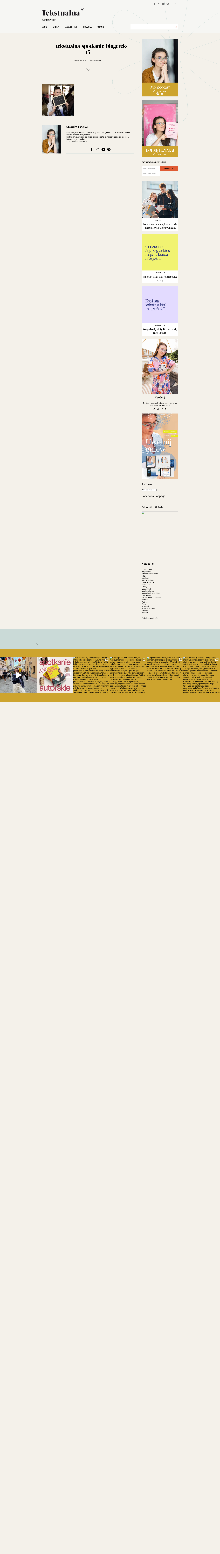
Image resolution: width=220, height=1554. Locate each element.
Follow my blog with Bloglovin (153, 507)
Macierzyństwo (148, 591)
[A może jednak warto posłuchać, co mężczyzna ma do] (128, 675)
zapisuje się (169, 168)
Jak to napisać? (148, 580)
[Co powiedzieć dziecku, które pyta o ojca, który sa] (165, 675)
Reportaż (145, 606)
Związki (145, 613)
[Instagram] (161, 409)
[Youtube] (163, 4)
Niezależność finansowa (151, 598)
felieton (145, 576)
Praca (144, 604)
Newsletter (71, 27)
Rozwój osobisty (148, 608)
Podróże (145, 602)
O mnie (100, 27)
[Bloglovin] (165, 409)
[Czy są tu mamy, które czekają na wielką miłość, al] (91, 675)
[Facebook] (154, 4)
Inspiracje (145, 578)
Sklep (56, 27)
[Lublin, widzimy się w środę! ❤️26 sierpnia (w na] (18, 675)
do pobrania (146, 572)
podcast (145, 600)
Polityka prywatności (150, 618)
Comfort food (147, 569)
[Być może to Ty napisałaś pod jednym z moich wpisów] (201, 675)
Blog (44, 27)
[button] (175, 26)
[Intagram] (159, 4)
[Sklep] (175, 4)
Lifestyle (145, 587)
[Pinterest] (158, 409)
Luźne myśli (146, 589)
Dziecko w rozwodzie (150, 574)
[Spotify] (168, 4)
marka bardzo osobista (151, 593)
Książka (87, 27)
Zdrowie (145, 611)
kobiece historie (148, 582)
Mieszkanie (146, 595)
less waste (146, 585)
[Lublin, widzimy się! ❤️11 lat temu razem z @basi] (55, 675)
